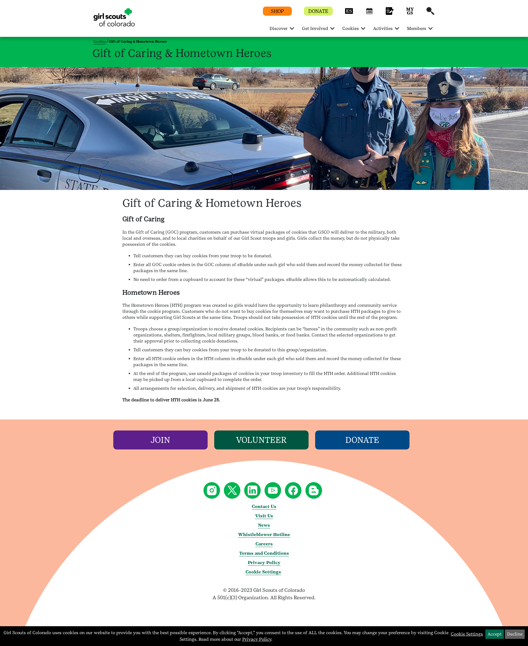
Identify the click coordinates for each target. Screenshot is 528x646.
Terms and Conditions (264, 553)
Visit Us (264, 515)
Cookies (100, 41)
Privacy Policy (264, 562)
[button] (349, 13)
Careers (264, 543)
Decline (514, 634)
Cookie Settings (263, 572)
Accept (495, 634)
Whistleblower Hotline (264, 534)
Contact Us (264, 506)
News (264, 525)
